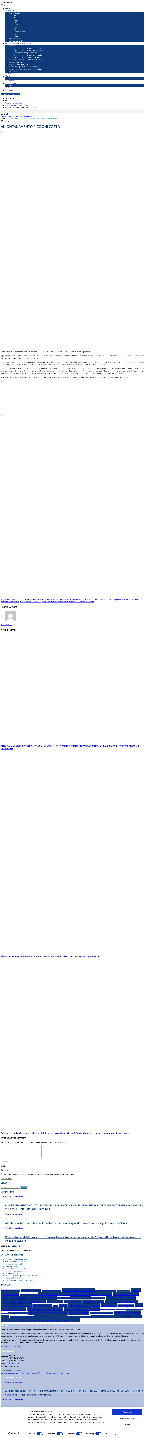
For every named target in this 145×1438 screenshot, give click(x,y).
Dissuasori (13, 46)
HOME (7, 8)
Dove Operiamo (15, 13)
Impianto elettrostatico (14, 1271)
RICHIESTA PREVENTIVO (10, 94)
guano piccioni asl (93, 1301)
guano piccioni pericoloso (16, 1305)
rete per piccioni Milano (133, 1310)
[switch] (60, 1433)
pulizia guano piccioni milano (45, 1309)
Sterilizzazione (15, 71)
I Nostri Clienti (15, 39)
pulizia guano (109, 1305)
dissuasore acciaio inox (69, 599)
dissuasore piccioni (86, 599)
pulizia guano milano (126, 1305)
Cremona (17, 22)
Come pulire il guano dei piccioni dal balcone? (29, 1298)
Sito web (4, 1170)
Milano (16, 29)
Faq (10, 78)
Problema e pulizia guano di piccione (19, 1275)
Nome (4, 1162)
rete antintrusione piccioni (30, 602)
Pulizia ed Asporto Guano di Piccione (23, 67)
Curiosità (8, 1266)
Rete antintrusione (12, 1278)
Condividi (4, 114)
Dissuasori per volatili (13, 1268)
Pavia (16, 34)
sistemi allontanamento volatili (50, 1316)
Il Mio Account (10, 83)
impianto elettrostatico (10, 602)
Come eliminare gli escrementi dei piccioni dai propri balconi (75, 1294)
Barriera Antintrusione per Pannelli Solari (25, 60)
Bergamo (17, 15)
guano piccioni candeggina (121, 1301)
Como (16, 20)
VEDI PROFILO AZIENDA (10, 1346)
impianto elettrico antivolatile (126, 599)
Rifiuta (127, 1424)
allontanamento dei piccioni (10, 1291)
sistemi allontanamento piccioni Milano (22, 1317)
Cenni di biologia (11, 1264)
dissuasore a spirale (51, 599)
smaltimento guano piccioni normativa (56, 1320)
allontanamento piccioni (13, 599)
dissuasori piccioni (98, 1298)
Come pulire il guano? (126, 1294)
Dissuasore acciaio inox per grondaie (28, 55)
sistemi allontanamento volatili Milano (79, 1317)
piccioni (63, 1305)
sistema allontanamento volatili (81, 602)
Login (11, 85)
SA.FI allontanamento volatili (101, 1313)
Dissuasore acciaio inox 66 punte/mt (28, 48)
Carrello (8, 88)
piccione (55, 1306)
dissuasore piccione (63, 1298)
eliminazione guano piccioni (29, 1301)
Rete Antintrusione (16, 62)
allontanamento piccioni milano (51, 1291)
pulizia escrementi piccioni (84, 1305)
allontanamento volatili (33, 599)
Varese (16, 36)
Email (3, 1166)
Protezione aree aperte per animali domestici (27, 69)
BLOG (7, 76)
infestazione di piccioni (42, 1305)
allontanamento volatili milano (105, 1291)
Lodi (15, 27)
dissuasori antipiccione (104, 599)
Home (7, 100)
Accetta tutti (127, 1412)
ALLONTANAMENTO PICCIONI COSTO (30, 126)
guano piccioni (73, 1301)
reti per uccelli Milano (18, 1313)
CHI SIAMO (9, 11)
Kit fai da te (9, 81)
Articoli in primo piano (14, 103)
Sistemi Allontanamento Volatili (17, 105)
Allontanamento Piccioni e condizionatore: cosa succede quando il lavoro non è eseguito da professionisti (51, 956)
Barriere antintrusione (14, 1261)
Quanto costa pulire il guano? (82, 1309)
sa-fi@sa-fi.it (14, 1363)
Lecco (16, 25)
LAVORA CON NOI (16, 41)
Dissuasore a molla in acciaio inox (27, 57)
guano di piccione (55, 1301)
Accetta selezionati (127, 1418)
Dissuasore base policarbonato (26, 53)
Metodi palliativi (11, 1273)
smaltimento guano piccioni (108, 1316)
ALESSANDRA (15, 118)
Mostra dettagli (111, 1434)
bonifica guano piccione (123, 1291)
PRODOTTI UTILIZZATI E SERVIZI (18, 43)
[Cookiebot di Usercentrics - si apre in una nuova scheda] (13, 1433)
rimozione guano (78, 1313)
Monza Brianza (20, 32)
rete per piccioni (121, 1309)
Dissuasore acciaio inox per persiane (28, 50)
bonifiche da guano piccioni (29, 1295)
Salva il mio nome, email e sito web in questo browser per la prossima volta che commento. (39, 1174)
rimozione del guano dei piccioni (48, 1313)
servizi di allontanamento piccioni (55, 602)
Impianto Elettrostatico (18, 64)
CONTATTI (9, 74)
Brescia (16, 18)
